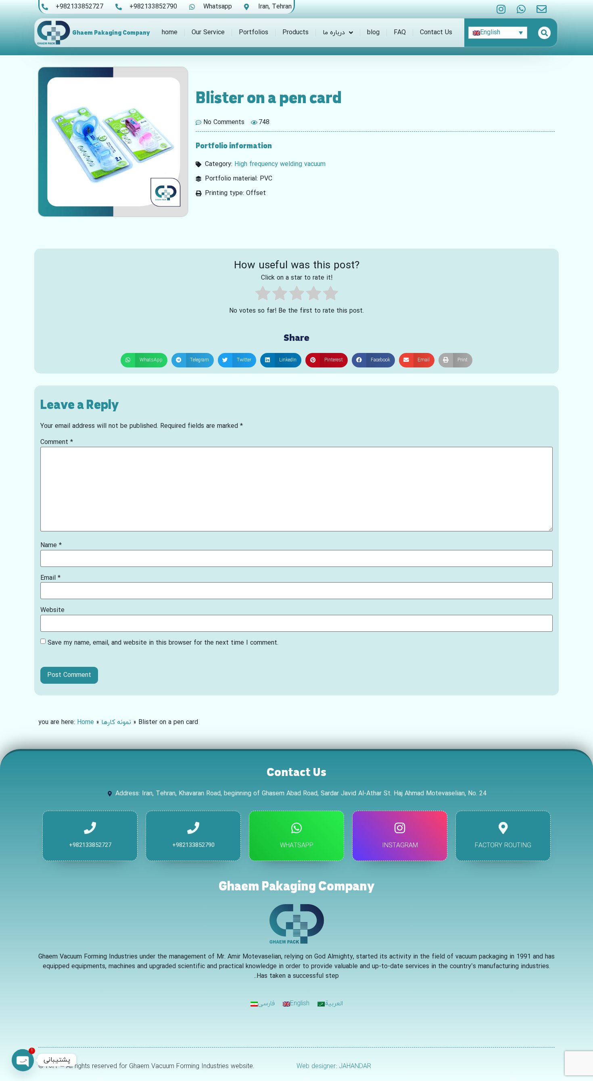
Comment (56, 442)
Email (50, 578)
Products (295, 32)
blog (373, 32)
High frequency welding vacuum (280, 164)
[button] (144, 360)
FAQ (400, 32)
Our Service (208, 32)
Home (85, 722)
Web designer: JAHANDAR (333, 1066)
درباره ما (334, 32)
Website (52, 610)
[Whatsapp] (521, 9)
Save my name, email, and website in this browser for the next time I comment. (163, 643)
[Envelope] (542, 9)
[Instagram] (501, 9)
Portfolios (253, 32)
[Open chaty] (22, 1060)
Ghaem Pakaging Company (111, 32)
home (169, 32)
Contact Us (436, 32)
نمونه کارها (116, 722)
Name (51, 545)
